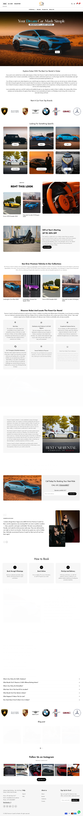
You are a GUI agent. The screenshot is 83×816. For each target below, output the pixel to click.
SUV (68, 144)
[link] (41, 39)
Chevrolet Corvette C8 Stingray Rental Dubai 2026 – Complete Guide (70, 745)
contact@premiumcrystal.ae (12, 797)
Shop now (41, 394)
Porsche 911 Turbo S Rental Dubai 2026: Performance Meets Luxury (50, 745)
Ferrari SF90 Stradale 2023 (10, 216)
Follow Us (42, 779)
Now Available (47, 247)
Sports (41, 144)
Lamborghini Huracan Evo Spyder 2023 (30, 300)
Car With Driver (41, 169)
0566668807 (64, 485)
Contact (43, 801)
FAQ (23, 796)
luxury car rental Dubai (32, 266)
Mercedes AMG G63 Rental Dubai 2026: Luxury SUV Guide (31, 745)
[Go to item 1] (40, 748)
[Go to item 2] (42, 748)
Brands (43, 796)
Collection (44, 799)
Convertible (15, 169)
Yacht (68, 169)
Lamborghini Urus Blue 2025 (11, 299)
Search (57, 52)
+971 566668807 (11, 800)
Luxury (15, 144)
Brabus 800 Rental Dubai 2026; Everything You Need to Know (11, 745)
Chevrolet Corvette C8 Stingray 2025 (31, 215)
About (43, 794)
